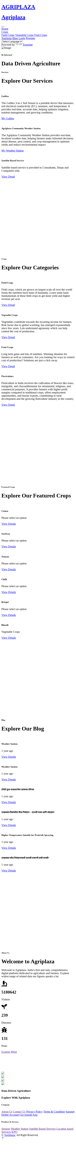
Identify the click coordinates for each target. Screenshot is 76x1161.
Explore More (9, 1051)
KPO (14, 1131)
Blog (15, 38)
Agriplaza (9, 1135)
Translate (28, 44)
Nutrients (6, 38)
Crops (4, 31)
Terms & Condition (54, 1111)
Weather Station (19, 1128)
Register (30, 38)
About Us (6, 1111)
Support (70, 1111)
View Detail (8, 176)
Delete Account (10, 1114)
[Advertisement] (38, 215)
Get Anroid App (28, 1114)
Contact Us (19, 1111)
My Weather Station (12, 150)
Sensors (5, 1128)
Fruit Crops (40, 35)
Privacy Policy (34, 1111)
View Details (8, 523)
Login (22, 38)
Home (4, 28)
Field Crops (7, 35)
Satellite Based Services (42, 1128)
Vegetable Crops (24, 35)
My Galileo (7, 118)
